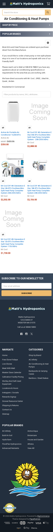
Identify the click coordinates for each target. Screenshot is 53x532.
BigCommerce (43, 516)
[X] (31, 334)
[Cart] (49, 4)
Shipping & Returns (10, 405)
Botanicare (32, 435)
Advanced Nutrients (10, 448)
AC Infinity (33, 360)
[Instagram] (26, 334)
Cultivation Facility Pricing (13, 377)
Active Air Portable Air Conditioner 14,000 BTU (11, 133)
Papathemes (35, 519)
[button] (48, 43)
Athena (31, 444)
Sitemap (5, 414)
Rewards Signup (9, 397)
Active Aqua (33, 431)
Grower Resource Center (12, 401)
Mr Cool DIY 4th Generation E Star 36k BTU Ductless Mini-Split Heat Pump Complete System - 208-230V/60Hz (39, 136)
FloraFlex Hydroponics (11, 444)
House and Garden (35, 440)
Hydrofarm (6, 440)
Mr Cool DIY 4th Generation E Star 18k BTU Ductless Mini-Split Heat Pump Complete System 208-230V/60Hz (39, 189)
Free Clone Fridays (10, 360)
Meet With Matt (8, 368)
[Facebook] (21, 334)
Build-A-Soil (7, 435)
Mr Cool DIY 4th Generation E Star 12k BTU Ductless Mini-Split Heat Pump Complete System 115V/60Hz (13, 242)
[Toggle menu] (4, 4)
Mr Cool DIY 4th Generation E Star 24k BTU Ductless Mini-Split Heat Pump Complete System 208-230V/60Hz (13, 189)
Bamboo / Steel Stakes (38, 378)
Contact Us (7, 410)
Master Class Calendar (11, 372)
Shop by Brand (35, 355)
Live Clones (7, 364)
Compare (3, 128)
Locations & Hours (10, 388)
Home (4, 355)
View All (31, 448)
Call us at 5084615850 (26, 327)
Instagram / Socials (10, 392)
